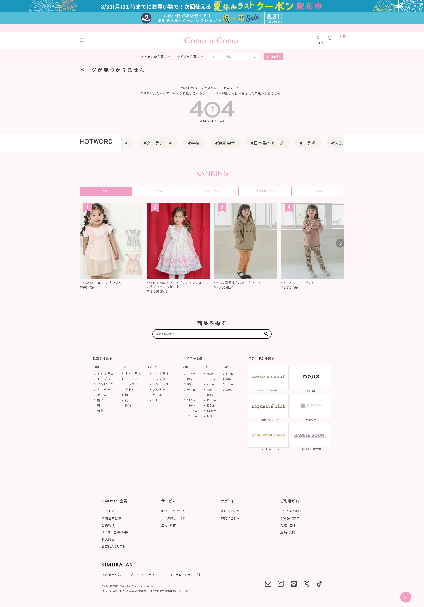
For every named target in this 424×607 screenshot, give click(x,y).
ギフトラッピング (172, 511)
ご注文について (291, 511)
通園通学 (214, 143)
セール (386, 143)
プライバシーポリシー (145, 575)
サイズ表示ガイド (173, 518)
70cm (191, 373)
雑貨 (100, 410)
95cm (191, 389)
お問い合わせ (230, 518)
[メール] (268, 584)
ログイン (108, 511)
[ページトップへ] (405, 597)
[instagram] (281, 584)
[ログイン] (318, 38)
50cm (230, 373)
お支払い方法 (290, 518)
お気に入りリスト (113, 546)
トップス (103, 379)
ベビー (42, 143)
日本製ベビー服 (256, 143)
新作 (71, 143)
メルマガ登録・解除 (115, 532)
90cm (191, 384)
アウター (103, 389)
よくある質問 (230, 511)
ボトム (102, 395)
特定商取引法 (111, 575)
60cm (230, 379)
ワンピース (105, 384)
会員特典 (108, 525)
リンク (355, 143)
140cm (192, 416)
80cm (191, 379)
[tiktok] (319, 584)
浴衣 (326, 143)
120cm (191, 405)
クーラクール (147, 143)
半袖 (182, 143)
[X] (306, 584)
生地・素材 (168, 525)
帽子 (100, 400)
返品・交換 (287, 532)
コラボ (296, 143)
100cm (192, 395)
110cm (192, 400)
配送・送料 (287, 525)
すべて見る (105, 373)
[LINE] (294, 584)
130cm (192, 410)
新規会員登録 (111, 518)
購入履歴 (108, 539)
